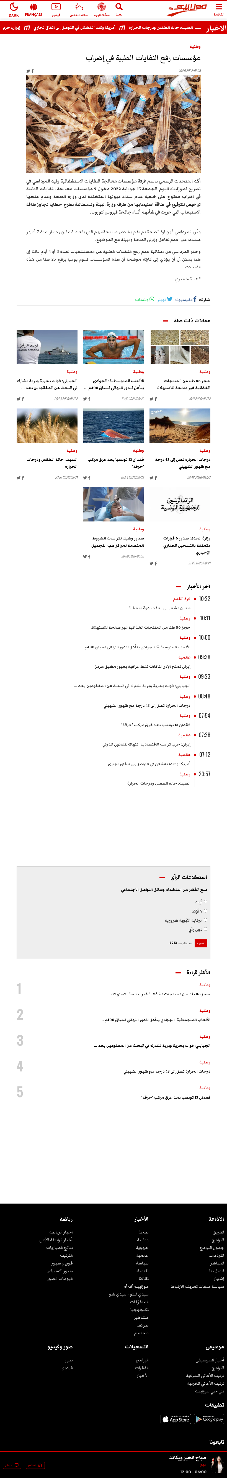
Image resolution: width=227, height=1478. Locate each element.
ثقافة (144, 1278)
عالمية (184, 657)
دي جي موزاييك (209, 1391)
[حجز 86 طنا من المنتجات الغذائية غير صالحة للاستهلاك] (179, 347)
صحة (143, 1232)
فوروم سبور (62, 1263)
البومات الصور (60, 1278)
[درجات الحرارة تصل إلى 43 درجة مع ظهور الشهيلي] (179, 425)
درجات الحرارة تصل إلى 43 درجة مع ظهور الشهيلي (147, 706)
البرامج (218, 1240)
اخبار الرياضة (61, 1232)
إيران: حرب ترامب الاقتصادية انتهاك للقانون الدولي (146, 744)
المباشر (217, 1263)
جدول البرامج (212, 1247)
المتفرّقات (139, 1302)
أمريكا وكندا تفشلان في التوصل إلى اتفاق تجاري (87, 28)
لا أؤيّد (197, 911)
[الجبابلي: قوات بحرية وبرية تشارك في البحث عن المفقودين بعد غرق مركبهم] (47, 347)
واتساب (142, 299)
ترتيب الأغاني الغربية (205, 1383)
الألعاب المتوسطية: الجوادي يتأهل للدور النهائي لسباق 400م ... (135, 647)
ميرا (203, 1464)
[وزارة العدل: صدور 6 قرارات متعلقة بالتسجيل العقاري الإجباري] (179, 504)
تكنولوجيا (139, 1309)
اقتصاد (142, 1271)
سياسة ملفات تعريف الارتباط (197, 1286)
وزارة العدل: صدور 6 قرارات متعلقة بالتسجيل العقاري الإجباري (186, 545)
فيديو (67, 1367)
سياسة (142, 1263)
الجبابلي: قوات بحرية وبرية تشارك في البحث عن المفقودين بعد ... (132, 686)
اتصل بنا (216, 1271)
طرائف (142, 1325)
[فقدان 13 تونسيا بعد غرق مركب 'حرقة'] (113, 425)
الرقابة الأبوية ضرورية (184, 920)
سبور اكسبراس (60, 1271)
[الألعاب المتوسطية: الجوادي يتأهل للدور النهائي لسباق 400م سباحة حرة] (113, 347)
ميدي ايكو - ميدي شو (129, 1294)
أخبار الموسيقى (209, 1360)
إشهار (219, 1278)
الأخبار (143, 1375)
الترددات (216, 1255)
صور (69, 1360)
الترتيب (66, 1255)
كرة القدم (181, 599)
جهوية (142, 1247)
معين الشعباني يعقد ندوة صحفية (159, 608)
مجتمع (141, 1333)
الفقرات (142, 1367)
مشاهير (141, 1317)
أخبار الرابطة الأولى (56, 1240)
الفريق (218, 1232)
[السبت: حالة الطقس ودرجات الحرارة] (47, 425)
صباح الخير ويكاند (188, 1457)
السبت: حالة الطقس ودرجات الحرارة (173, 28)
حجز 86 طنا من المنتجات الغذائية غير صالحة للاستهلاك (140, 627)
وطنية (195, 46)
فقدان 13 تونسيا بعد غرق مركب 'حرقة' (155, 725)
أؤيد (199, 902)
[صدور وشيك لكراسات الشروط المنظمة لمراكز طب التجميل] (113, 504)
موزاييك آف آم (136, 1286)
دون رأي (196, 929)
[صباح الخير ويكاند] (217, 1472)
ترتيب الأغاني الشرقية (205, 1375)
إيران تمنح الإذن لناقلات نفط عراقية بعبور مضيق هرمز (142, 667)
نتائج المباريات (59, 1247)
